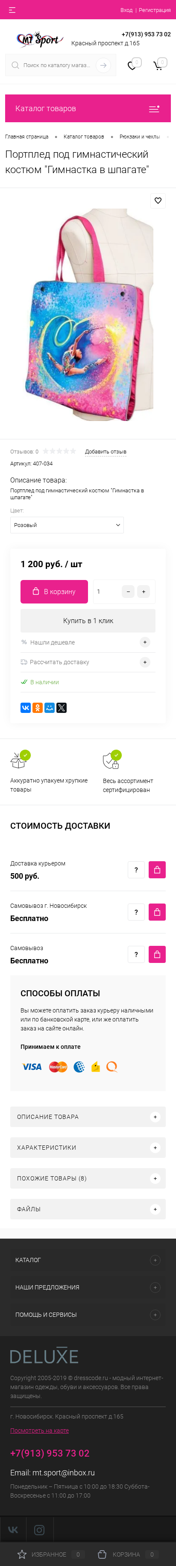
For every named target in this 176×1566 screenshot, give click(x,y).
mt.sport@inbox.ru (63, 1472)
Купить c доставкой (157, 869)
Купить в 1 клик (88, 621)
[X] (61, 708)
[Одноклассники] (37, 708)
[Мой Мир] (49, 708)
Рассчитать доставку (59, 662)
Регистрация (155, 10)
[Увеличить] (88, 315)
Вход (126, 10)
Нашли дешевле (52, 642)
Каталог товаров (45, 108)
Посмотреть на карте (39, 1430)
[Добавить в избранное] (158, 201)
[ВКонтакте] (26, 708)
